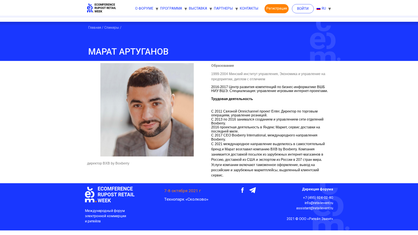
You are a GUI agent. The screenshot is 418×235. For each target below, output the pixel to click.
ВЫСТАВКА (198, 8)
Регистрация (276, 8)
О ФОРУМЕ (144, 8)
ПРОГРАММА (171, 8)
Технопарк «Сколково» (186, 199)
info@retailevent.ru (319, 203)
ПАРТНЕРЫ (223, 8)
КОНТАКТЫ (249, 8)
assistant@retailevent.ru (314, 208)
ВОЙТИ (303, 9)
